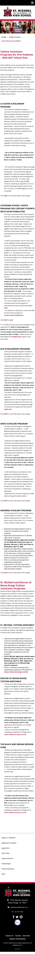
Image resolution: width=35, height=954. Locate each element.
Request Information (18, 939)
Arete (19, 496)
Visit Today (5, 853)
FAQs (3, 874)
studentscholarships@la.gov (13, 315)
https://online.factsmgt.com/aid (16, 672)
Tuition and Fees (7, 858)
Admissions (15, 37)
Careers (18, 936)
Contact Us (9, 936)
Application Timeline (8, 843)
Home (3, 37)
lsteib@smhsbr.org (17, 337)
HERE (27, 181)
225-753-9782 (18, 912)
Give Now (26, 936)
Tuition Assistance (11, 41)
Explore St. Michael (8, 838)
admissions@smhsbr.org (18, 907)
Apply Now (5, 848)
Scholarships (6, 864)
